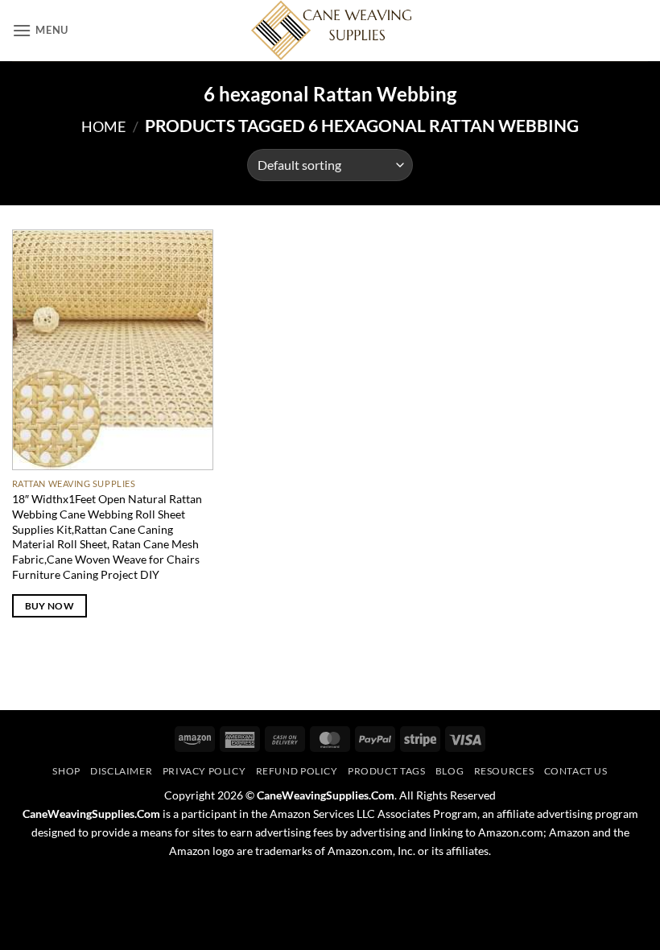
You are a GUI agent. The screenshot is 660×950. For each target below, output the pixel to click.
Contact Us (576, 771)
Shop (66, 771)
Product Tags (386, 771)
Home (103, 126)
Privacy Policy (204, 771)
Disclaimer (121, 771)
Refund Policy (297, 771)
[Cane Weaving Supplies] (330, 30)
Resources (504, 771)
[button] (40, 30)
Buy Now (49, 606)
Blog (449, 771)
